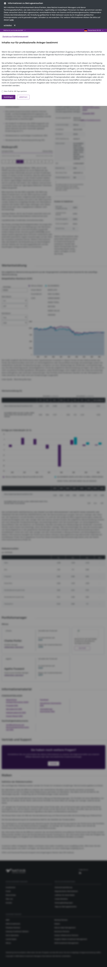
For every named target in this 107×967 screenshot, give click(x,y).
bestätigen (8, 97)
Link (12, 20)
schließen (8, 25)
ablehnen (23, 97)
